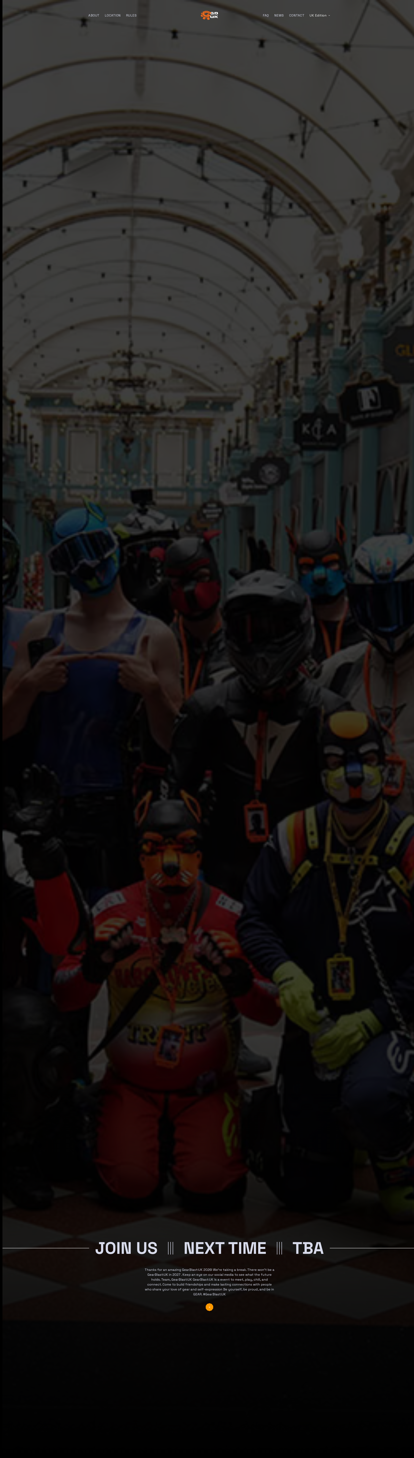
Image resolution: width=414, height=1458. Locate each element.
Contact (297, 15)
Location (113, 15)
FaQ (266, 15)
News (279, 15)
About (93, 15)
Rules (131, 15)
